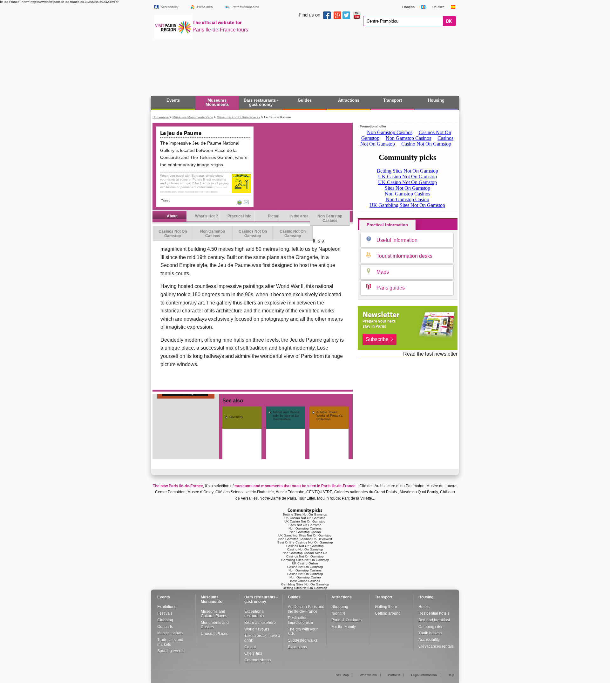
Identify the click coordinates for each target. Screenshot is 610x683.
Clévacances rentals (436, 646)
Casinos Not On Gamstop (173, 233)
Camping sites (430, 627)
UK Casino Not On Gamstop (305, 518)
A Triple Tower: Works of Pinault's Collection (329, 415)
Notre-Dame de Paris (278, 498)
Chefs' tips (253, 653)
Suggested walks (302, 640)
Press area (205, 7)
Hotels (424, 606)
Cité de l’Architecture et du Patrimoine (391, 486)
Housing (436, 100)
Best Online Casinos (305, 581)
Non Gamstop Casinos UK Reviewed (305, 539)
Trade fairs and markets (170, 642)
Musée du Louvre (441, 486)
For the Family (343, 627)
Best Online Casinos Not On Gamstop (305, 542)
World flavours (256, 629)
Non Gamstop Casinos (329, 218)
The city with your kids (303, 631)
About (172, 216)
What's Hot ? (206, 216)
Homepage (160, 117)
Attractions (348, 100)
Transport (392, 100)
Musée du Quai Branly (419, 492)
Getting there (386, 606)
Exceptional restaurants (254, 613)
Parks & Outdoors (346, 620)
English (423, 7)
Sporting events (170, 651)
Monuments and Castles (215, 624)
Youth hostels (430, 633)
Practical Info (239, 216)
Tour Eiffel (306, 498)
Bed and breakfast (434, 620)
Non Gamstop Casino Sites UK (305, 553)
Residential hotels (434, 613)
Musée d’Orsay (200, 492)
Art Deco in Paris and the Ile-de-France (306, 608)
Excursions (297, 647)
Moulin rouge (328, 498)
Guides (305, 100)
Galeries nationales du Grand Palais (365, 492)
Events (173, 100)
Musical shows (170, 633)
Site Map (342, 675)
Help (451, 675)
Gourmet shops (257, 660)
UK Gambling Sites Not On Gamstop (305, 535)
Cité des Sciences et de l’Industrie (244, 492)
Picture (274, 216)
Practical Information (387, 224)
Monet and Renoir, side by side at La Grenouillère (286, 415)
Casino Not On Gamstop (293, 233)
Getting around (388, 613)
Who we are (368, 675)
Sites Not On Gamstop (305, 525)
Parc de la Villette (357, 498)
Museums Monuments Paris (193, 117)
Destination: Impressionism (300, 620)
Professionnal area (245, 7)
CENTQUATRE (319, 492)
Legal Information (424, 675)
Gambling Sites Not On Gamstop (305, 560)
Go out (250, 647)
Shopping (339, 606)
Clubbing (165, 620)
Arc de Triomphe (290, 492)
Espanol (453, 7)
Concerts (165, 627)
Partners (394, 675)
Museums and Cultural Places (238, 117)
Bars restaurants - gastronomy (261, 102)
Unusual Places (214, 634)
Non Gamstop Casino (305, 532)
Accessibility (169, 7)
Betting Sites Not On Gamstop (305, 514)
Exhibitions (166, 606)
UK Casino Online (305, 563)
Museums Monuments (217, 102)
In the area (298, 216)
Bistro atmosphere (260, 622)
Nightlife (338, 613)
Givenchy (236, 417)
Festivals (165, 613)
